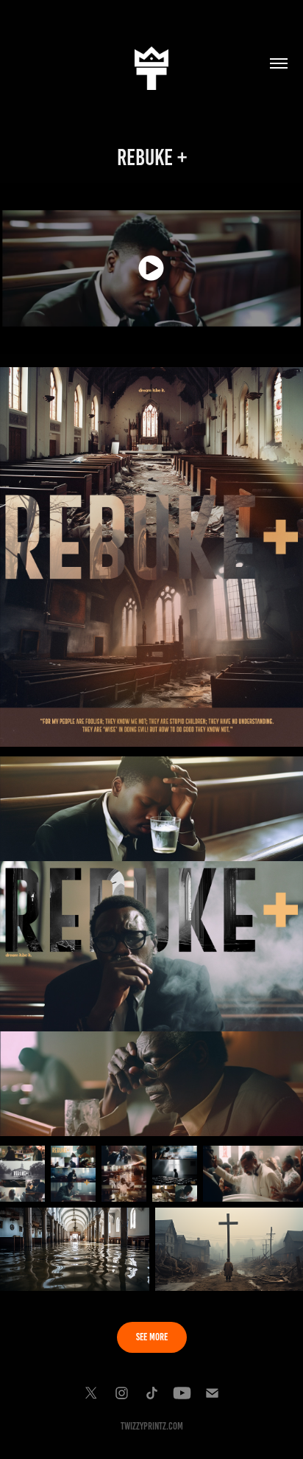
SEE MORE (152, 1337)
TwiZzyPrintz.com (152, 1426)
